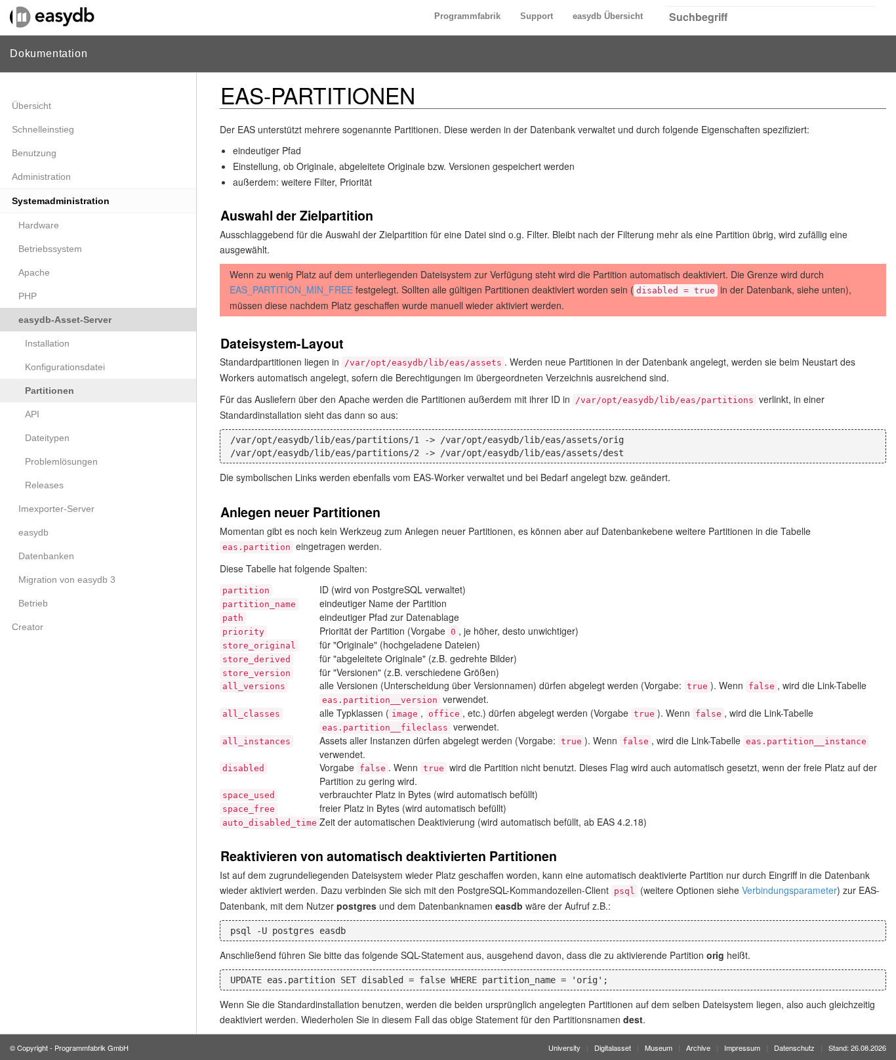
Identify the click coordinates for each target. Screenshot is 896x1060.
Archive (698, 1047)
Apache (34, 272)
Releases (44, 485)
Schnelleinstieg (43, 129)
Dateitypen (47, 438)
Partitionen (49, 390)
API (32, 414)
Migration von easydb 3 (66, 579)
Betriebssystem (50, 249)
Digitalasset (612, 1047)
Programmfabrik (467, 16)
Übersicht (31, 105)
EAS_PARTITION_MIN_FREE (291, 289)
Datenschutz (794, 1047)
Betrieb (33, 603)
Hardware (38, 225)
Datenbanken (46, 556)
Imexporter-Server (56, 508)
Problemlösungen (61, 461)
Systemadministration (61, 201)
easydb (33, 532)
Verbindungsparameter (789, 890)
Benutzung (34, 153)
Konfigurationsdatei (65, 367)
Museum (658, 1047)
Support (536, 16)
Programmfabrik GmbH (91, 1047)
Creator (27, 627)
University (564, 1047)
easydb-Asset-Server (65, 319)
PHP (27, 296)
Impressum (742, 1047)
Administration (41, 176)
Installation (47, 343)
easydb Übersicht (608, 16)
